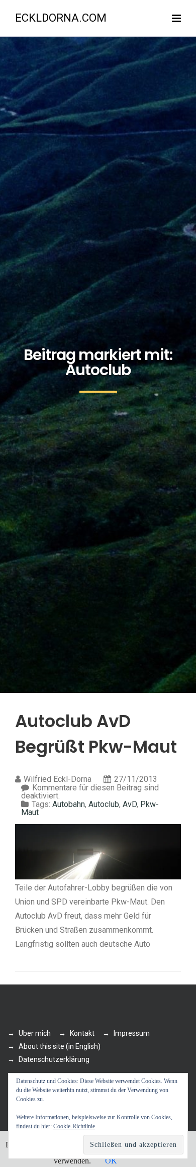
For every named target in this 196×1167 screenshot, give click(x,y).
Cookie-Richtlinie (74, 1126)
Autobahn (68, 804)
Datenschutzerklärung (54, 1059)
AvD (130, 804)
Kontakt (82, 1033)
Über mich (35, 1033)
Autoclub (103, 804)
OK (111, 1160)
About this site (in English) (60, 1046)
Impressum (132, 1033)
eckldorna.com (61, 18)
